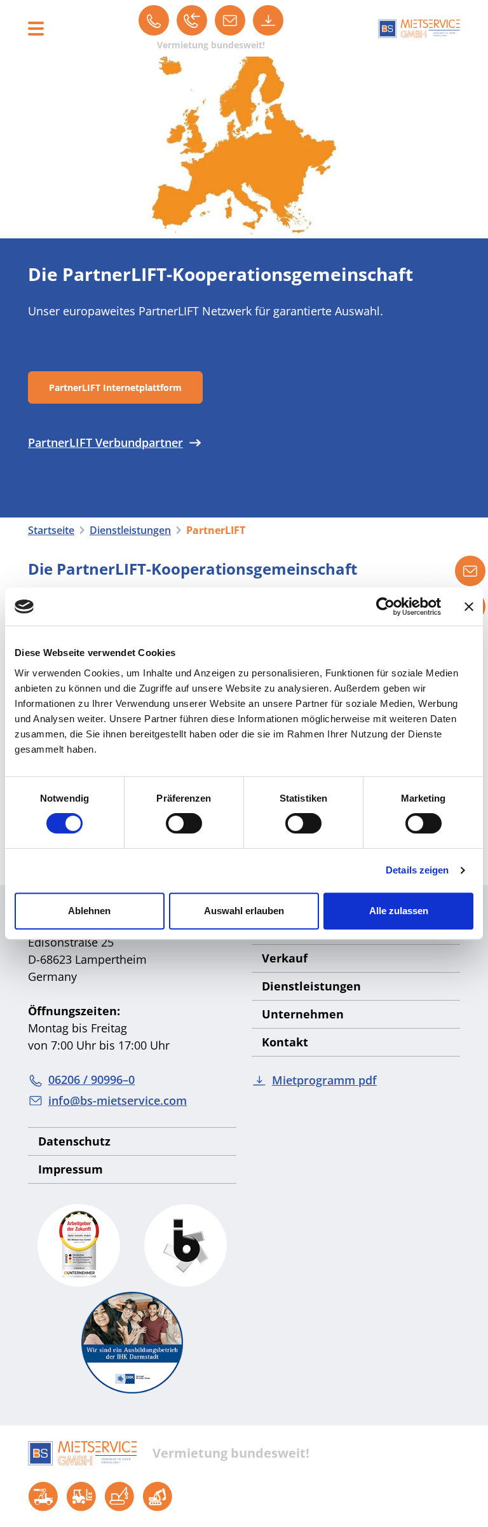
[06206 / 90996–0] (154, 20)
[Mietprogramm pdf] (268, 20)
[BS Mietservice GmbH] (419, 28)
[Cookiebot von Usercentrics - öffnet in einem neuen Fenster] (385, 606)
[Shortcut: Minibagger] (157, 1496)
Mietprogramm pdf (324, 1080)
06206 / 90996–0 (91, 1079)
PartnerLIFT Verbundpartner (105, 442)
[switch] (184, 823)
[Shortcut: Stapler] (81, 1496)
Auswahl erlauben (244, 910)
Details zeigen (417, 870)
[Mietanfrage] (470, 571)
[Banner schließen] (468, 606)
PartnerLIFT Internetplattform (115, 387)
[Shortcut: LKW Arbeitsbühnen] (43, 1496)
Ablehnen (89, 910)
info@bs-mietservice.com (117, 1100)
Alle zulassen (398, 910)
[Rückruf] (192, 20)
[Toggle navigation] (36, 29)
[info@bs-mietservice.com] (230, 20)
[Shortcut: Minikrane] (119, 1496)
